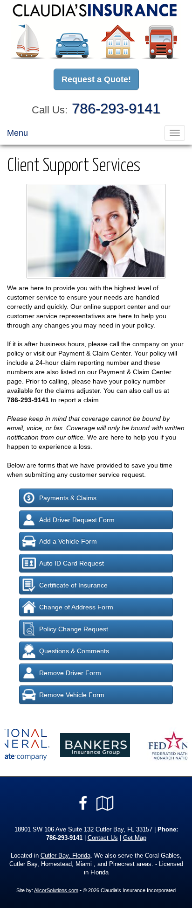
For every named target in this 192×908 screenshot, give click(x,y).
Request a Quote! (96, 79)
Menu (17, 133)
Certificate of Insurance (73, 585)
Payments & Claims (67, 498)
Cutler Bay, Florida (65, 855)
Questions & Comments (74, 651)
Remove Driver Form (70, 673)
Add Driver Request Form (77, 520)
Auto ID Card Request (71, 563)
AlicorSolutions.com (56, 890)
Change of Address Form (76, 607)
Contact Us (103, 838)
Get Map (134, 838)
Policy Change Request (73, 629)
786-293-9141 (116, 108)
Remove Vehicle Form (71, 694)
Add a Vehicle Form (68, 541)
